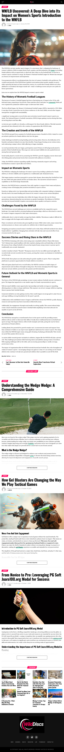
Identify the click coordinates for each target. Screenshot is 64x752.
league (53, 70)
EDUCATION (30, 742)
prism (32, 455)
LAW (36, 742)
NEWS (12, 742)
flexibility (31, 443)
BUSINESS (17, 742)
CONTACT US (50, 742)
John (9, 25)
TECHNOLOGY (42, 742)
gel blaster (19, 547)
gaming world (57, 638)
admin (10, 490)
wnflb (14, 356)
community (52, 102)
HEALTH (24, 742)
